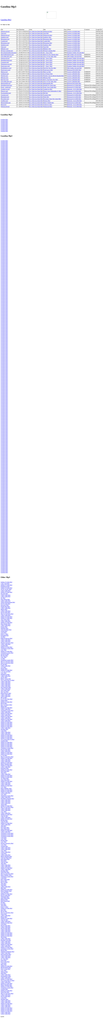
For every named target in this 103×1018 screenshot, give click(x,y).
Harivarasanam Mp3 (6, 954)
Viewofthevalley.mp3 (6, 56)
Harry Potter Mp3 (5, 879)
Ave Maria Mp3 (5, 778)
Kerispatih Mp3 (5, 635)
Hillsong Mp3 (4, 899)
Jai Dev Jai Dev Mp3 (6, 589)
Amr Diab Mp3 (5, 892)
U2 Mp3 (3, 658)
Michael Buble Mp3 (6, 967)
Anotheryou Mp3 (47, 89)
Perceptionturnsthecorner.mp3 (8, 52)
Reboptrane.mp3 (5, 39)
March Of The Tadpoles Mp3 (50, 54)
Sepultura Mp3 (4, 729)
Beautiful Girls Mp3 (6, 940)
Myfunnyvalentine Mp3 (49, 50)
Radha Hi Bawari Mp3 (6, 638)
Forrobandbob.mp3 (6, 93)
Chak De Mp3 (4, 816)
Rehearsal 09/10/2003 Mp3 (74, 70)
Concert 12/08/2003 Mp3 (73, 72)
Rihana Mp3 (4, 917)
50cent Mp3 (4, 937)
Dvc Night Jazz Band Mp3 (36, 31)
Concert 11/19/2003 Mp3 (73, 31)
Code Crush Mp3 (5, 583)
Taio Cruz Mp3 (4, 691)
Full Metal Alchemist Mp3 (7, 798)
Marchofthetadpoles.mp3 (7, 54)
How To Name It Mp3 (6, 704)
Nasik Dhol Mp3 (5, 771)
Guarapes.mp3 (4, 95)
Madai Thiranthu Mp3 (6, 764)
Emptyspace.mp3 (5, 66)
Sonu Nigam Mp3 (5, 599)
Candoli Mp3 (46, 41)
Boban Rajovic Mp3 (6, 693)
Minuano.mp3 (4, 77)
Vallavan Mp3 (4, 972)
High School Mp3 (5, 901)
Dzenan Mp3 (4, 668)
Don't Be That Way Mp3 (49, 68)
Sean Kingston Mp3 (6, 687)
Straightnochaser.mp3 (6, 60)
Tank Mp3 (46, 33)
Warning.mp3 (4, 75)
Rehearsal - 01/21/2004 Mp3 (74, 89)
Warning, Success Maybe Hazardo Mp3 (53, 75)
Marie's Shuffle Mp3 (48, 102)
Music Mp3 (4, 964)
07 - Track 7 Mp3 (47, 66)
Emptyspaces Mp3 (48, 70)
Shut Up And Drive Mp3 (7, 614)
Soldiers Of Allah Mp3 (6, 582)
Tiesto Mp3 (3, 772)
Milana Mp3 (4, 706)
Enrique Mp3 (4, 627)
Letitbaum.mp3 (5, 74)
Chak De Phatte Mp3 (6, 629)
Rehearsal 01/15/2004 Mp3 (74, 85)
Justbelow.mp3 (5, 37)
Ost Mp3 (3, 637)
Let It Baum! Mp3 (48, 74)
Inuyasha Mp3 (4, 593)
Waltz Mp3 (46, 97)
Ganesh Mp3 (4, 631)
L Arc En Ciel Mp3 (5, 671)
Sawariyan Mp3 (5, 654)
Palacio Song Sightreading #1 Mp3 (52, 91)
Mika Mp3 (3, 888)
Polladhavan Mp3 (5, 586)
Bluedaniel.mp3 (5, 97)
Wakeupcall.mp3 (5, 31)
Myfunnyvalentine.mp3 (7, 50)
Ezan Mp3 (3, 904)
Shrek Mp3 (3, 973)
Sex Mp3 (3, 598)
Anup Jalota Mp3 (5, 780)
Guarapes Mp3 (47, 95)
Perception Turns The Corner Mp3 (52, 99)
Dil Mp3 (3, 902)
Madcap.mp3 (4, 72)
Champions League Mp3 (7, 648)
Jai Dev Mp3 (4, 677)
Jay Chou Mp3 (4, 959)
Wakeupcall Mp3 (47, 31)
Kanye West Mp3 (5, 961)
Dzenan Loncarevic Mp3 (7, 642)
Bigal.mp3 (3, 104)
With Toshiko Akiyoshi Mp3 (74, 54)
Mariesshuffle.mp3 (6, 83)
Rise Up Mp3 (4, 882)
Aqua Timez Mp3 (5, 619)
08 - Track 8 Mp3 (47, 62)
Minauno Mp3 (47, 77)
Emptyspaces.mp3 (5, 70)
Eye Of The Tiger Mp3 (6, 699)
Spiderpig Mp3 (4, 628)
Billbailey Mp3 (47, 48)
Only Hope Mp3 (5, 827)
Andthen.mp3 (4, 100)
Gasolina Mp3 (6, 20)
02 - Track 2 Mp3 (47, 64)
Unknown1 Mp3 (47, 104)
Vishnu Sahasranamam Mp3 (8, 602)
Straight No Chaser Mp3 (49, 85)
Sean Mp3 (3, 909)
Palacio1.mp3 (4, 91)
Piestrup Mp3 (46, 100)
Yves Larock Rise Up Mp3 (7, 680)
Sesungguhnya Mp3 (6, 976)
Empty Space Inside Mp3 (49, 87)
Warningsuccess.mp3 (6, 64)
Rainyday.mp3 (4, 79)
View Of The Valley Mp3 (49, 56)
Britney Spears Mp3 (6, 678)
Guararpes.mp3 (5, 62)
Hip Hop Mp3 (4, 655)
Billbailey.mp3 (4, 48)
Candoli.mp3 (4, 41)
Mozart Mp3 (4, 950)
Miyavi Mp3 (4, 697)
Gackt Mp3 (3, 632)
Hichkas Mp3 (4, 820)
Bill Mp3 (45, 93)
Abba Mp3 (3, 826)
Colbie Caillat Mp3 (5, 590)
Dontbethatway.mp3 (6, 68)
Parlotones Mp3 (5, 768)
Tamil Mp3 (3, 885)
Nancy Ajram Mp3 (5, 969)
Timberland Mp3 (5, 896)
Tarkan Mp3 (4, 804)
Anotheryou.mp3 (5, 89)
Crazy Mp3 (3, 650)
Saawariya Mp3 (5, 605)
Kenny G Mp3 (4, 634)
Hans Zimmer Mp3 (5, 624)
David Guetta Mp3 (5, 603)
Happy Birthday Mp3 (6, 788)
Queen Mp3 (4, 914)
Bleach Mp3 (4, 703)
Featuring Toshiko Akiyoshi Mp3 (75, 52)
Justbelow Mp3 (47, 37)
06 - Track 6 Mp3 (47, 58)
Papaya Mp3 (4, 881)
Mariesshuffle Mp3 (48, 83)
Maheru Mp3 (4, 609)
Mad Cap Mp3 (47, 72)
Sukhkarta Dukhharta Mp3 (7, 951)
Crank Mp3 (4, 730)
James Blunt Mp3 (5, 829)
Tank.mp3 (3, 33)
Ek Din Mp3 (4, 664)
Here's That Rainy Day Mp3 (50, 79)
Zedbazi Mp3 (4, 700)
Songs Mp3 (4, 960)
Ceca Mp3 (3, 667)
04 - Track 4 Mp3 (47, 52)
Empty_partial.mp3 (6, 87)
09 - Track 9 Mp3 (47, 60)
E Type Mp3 (4, 755)
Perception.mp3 (5, 99)
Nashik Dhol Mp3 (5, 606)
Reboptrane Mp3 (47, 39)
